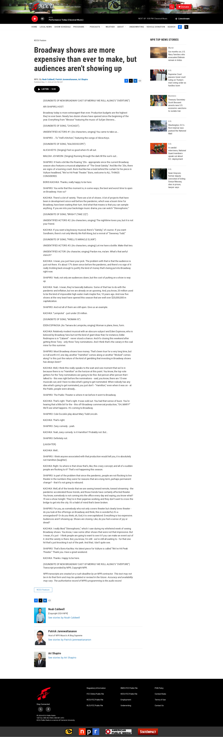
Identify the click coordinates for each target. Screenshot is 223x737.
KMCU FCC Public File (129, 688)
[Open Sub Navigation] (86, 27)
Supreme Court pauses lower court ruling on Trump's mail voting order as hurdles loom (177, 80)
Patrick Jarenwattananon (66, 79)
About (120, 27)
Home (34, 27)
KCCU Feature (40, 40)
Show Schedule (62, 27)
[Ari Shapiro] (40, 659)
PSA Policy (159, 688)
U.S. (170, 70)
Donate (185, 6)
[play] (35, 18)
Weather (110, 27)
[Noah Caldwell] (40, 615)
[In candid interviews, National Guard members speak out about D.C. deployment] (158, 148)
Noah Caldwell (48, 79)
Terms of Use (160, 700)
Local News (46, 27)
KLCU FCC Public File (95, 706)
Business (172, 96)
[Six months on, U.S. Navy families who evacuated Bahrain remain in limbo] (158, 52)
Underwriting (136, 27)
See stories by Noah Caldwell (64, 617)
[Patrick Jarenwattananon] (40, 637)
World (170, 48)
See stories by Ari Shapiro (62, 657)
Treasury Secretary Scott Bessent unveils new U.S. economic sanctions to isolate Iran (177, 105)
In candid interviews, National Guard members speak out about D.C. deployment (177, 153)
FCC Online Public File (95, 694)
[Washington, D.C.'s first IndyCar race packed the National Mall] (158, 125)
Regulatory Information (96, 688)
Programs (78, 27)
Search (171, 27)
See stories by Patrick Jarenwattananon (69, 639)
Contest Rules (160, 694)
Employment (126, 700)
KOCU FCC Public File (129, 694)
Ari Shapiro (83, 79)
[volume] (42, 19)
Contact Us (159, 706)
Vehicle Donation (156, 27)
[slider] (46, 18)
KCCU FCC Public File (95, 700)
